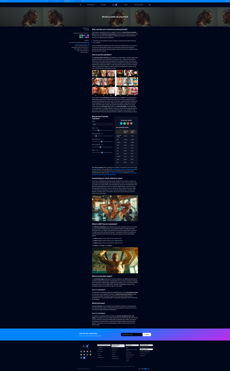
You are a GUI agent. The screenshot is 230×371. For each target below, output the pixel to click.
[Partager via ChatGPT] (80, 35)
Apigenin (113, 354)
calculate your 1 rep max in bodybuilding (123, 169)
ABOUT (126, 4)
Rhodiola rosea (101, 357)
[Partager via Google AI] (88, 35)
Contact (127, 358)
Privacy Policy (129, 352)
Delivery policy (129, 356)
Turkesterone (100, 347)
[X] (87, 354)
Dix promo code (143, 353)
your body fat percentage (116, 172)
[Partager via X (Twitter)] (84, 37)
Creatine (99, 355)
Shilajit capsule (115, 348)
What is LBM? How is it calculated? (81, 49)
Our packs (103, 4)
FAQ (127, 347)
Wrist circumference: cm (97, 139)
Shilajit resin (114, 350)
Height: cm (95, 150)
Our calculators (139, 4)
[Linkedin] (81, 354)
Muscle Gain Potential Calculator (81, 45)
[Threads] (81, 358)
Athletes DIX (142, 355)
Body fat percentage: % (97, 133)
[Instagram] (81, 351)
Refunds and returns (130, 354)
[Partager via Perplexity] (84, 35)
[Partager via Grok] (86, 35)
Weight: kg (95, 128)
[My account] (80, 4)
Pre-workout (100, 351)
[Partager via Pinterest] (88, 37)
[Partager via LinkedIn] (82, 37)
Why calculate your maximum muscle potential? (78, 42)
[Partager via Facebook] (86, 37)
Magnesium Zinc (115, 356)
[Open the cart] (149, 4)
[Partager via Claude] (82, 35)
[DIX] (114, 4)
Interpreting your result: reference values (79, 47)
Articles (127, 360)
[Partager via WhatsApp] (80, 37)
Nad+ (99, 353)
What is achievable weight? (82, 50)
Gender (93, 121)
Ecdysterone (100, 349)
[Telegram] (90, 354)
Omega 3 (114, 352)
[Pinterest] (84, 354)
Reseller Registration (144, 347)
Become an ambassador (145, 351)
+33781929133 (124, 366)
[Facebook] (84, 351)
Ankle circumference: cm (97, 144)
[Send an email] (84, 358)
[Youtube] (87, 351)
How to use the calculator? (82, 44)
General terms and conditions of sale (132, 350)
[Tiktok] (90, 351)
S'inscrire (147, 334)
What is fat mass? (84, 52)
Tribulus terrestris (115, 358)
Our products (90, 4)
